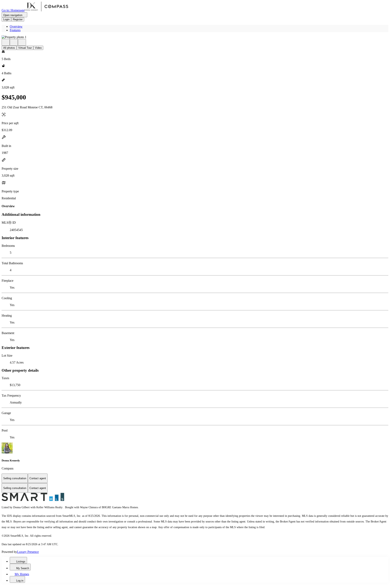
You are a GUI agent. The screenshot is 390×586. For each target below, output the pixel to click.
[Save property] (14, 42)
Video (38, 47)
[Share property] (22, 42)
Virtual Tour (25, 47)
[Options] (6, 42)
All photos (9, 47)
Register (18, 19)
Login (6, 19)
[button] (195, 37)
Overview (16, 26)
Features (15, 30)
